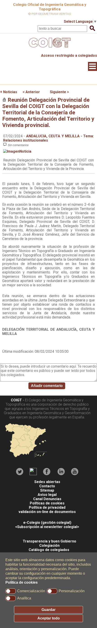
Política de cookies (21, 582)
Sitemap (47, 490)
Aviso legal (47, 494)
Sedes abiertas (47, 482)
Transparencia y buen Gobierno (49, 541)
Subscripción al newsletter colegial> (48, 527)
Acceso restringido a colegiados (69, 55)
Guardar (48, 610)
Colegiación (49, 545)
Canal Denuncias (47, 499)
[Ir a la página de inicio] (48, 48)
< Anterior (31, 92)
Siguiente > (59, 92)
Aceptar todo (48, 618)
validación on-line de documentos (47, 512)
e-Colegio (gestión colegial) (47, 522)
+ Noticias (8, 92)
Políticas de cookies (47, 503)
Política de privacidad (47, 507)
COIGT (16, 400)
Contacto (47, 486)
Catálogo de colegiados (49, 550)
